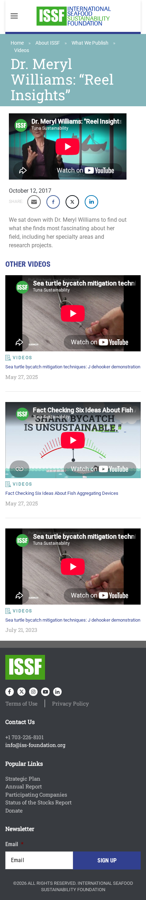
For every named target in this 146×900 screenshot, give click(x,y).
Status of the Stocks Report (38, 802)
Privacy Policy (70, 703)
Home (17, 43)
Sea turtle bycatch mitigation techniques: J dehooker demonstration (72, 366)
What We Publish (90, 43)
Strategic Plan (22, 778)
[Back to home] (73, 16)
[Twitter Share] (72, 202)
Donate (14, 810)
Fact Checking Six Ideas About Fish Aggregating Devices (61, 493)
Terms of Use (21, 703)
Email (14, 844)
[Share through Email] (34, 202)
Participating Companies (36, 794)
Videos (21, 50)
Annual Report (23, 786)
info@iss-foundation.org (35, 744)
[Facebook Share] (53, 202)
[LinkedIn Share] (91, 202)
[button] (14, 16)
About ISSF (47, 43)
